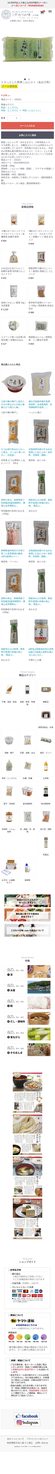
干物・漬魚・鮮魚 (9, 702)
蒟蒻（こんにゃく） (32, 110)
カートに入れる (27, 126)
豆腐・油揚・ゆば (27, 753)
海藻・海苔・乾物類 (27, 703)
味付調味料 (45, 804)
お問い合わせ (41, 1443)
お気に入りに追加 (27, 135)
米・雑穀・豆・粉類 (27, 830)
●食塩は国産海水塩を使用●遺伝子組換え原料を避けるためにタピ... (41, 652)
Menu (50, 10)
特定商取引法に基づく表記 (20, 1443)
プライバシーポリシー (37, 1439)
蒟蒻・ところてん (9, 107)
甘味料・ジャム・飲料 (9, 830)
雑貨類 (27, 880)
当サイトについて (15, 1439)
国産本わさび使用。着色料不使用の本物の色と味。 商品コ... (40, 503)
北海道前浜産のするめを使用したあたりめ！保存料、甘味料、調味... (40, 452)
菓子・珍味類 (9, 804)
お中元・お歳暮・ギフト (9, 881)
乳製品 (46, 855)
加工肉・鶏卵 (45, 829)
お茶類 (46, 778)
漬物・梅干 (9, 753)
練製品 (46, 702)
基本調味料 (27, 804)
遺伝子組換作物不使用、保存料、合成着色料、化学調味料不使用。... (40, 404)
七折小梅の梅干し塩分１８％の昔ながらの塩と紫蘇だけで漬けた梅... (13, 404)
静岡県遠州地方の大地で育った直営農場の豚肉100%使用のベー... (13, 554)
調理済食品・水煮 (45, 727)
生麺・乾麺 (27, 778)
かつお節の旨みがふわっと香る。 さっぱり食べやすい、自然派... (13, 452)
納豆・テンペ (45, 753)
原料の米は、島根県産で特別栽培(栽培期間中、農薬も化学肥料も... (13, 503)
